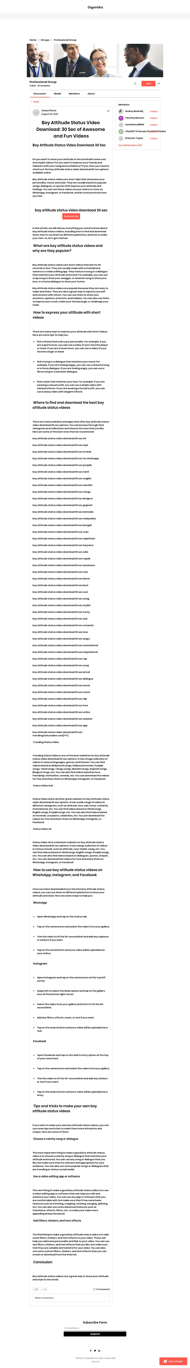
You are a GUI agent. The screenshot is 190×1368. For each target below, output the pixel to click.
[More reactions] (44, 1289)
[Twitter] (95, 1350)
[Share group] (158, 83)
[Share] (108, 110)
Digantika (95, 7)
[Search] (135, 83)
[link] (40, 93)
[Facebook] (90, 1350)
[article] (71, 706)
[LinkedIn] (99, 1350)
